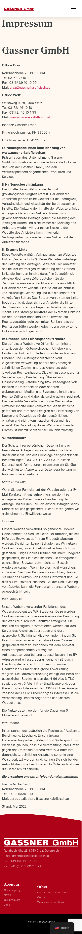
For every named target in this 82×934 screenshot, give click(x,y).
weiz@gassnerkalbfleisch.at (30, 117)
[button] (73, 8)
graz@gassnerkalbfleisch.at (30, 87)
